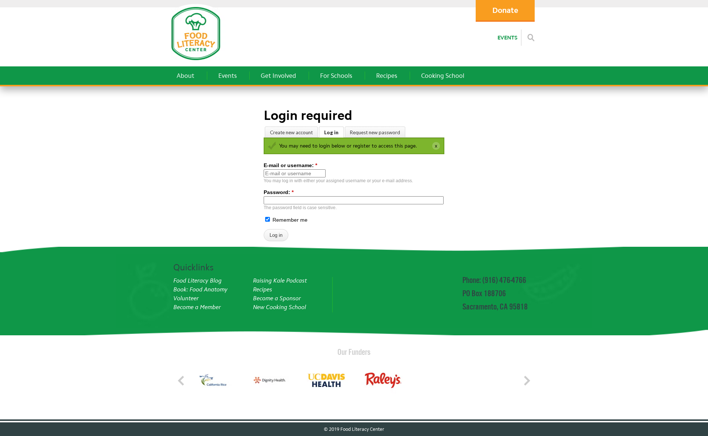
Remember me (289, 220)
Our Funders (354, 351)
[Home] (195, 62)
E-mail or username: (290, 165)
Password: (279, 192)
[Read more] (531, 37)
